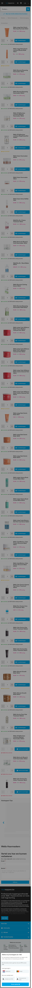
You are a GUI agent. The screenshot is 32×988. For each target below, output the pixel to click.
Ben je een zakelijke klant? (7, 975)
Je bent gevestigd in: (6, 968)
